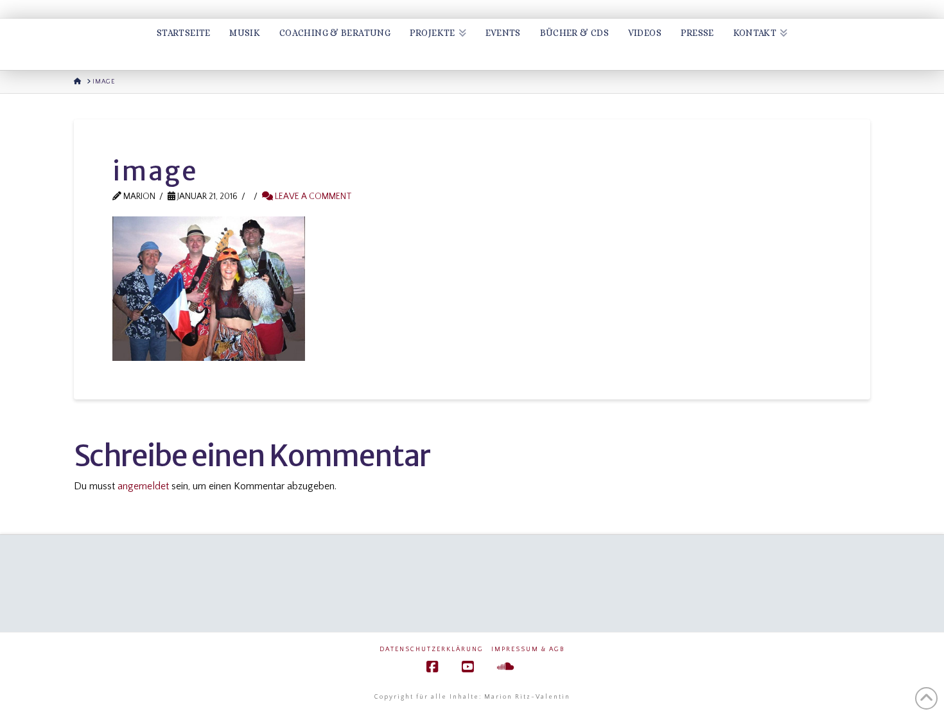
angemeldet (143, 486)
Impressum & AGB (527, 649)
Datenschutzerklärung (432, 649)
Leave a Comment (312, 196)
